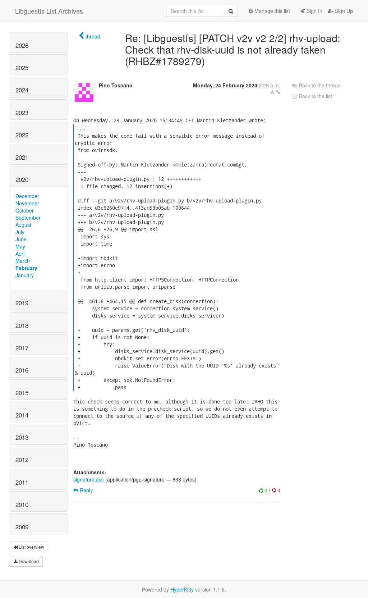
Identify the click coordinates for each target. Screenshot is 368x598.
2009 (21, 526)
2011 (21, 482)
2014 (21, 415)
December (27, 196)
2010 (21, 504)
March (22, 260)
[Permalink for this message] (278, 92)
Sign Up (343, 10)
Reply (85, 490)
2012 (21, 459)
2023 (21, 112)
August (23, 224)
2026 (21, 45)
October (24, 210)
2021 (21, 157)
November (27, 203)
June (21, 239)
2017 (21, 347)
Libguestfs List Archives (49, 10)
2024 (21, 90)
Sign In (313, 10)
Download (28, 561)
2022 (21, 135)
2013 (21, 437)
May (20, 246)
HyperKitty (182, 589)
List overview (31, 547)
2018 (21, 325)
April (20, 253)
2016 (21, 370)
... (80, 128)
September (28, 217)
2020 (21, 179)
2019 (21, 302)
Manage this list (271, 10)
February (26, 267)
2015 (21, 392)
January (24, 275)
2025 (21, 67)
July (19, 232)
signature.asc (88, 479)
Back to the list (315, 96)
